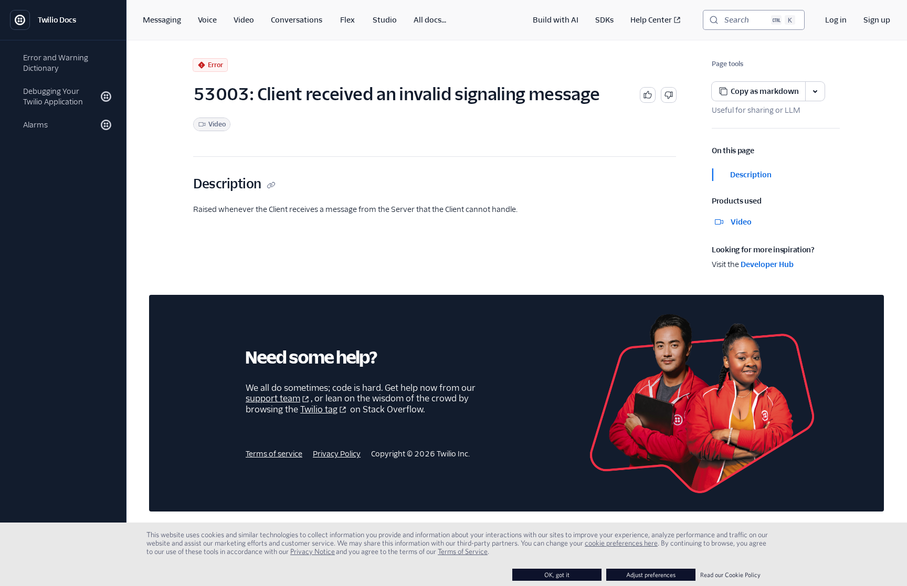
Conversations (296, 20)
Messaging (162, 20)
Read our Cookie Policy (730, 574)
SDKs (604, 20)
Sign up (876, 20)
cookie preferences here (621, 543)
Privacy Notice (312, 551)
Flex (347, 20)
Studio (385, 20)
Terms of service (274, 454)
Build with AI (555, 20)
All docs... (430, 20)
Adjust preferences (651, 574)
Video (244, 20)
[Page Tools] (815, 91)
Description (751, 174)
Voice (207, 20)
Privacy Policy (337, 454)
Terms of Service (463, 551)
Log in (836, 20)
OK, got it (556, 574)
